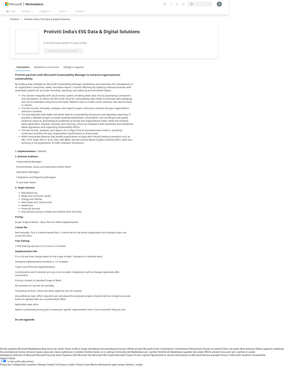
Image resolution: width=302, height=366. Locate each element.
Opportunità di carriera (162, 355)
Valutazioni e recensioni (46, 67)
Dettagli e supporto (73, 67)
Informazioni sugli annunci (111, 364)
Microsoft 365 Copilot (103, 355)
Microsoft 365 (84, 355)
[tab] (23, 66)
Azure (59, 355)
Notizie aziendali (211, 355)
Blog (44, 348)
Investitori (246, 355)
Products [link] (14, 19)
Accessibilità (258, 355)
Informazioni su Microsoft (188, 355)
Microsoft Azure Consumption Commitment (166, 348)
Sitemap (41, 364)
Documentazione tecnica (113, 348)
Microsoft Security (45, 355)
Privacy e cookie (66, 364)
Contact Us (52, 364)
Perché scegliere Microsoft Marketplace (20, 348)
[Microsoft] (13, 4)
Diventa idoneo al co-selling (99, 351)
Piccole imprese (142, 355)
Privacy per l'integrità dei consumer (18, 364)
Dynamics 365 (69, 355)
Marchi (93, 364)
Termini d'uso (82, 364)
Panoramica (23, 67)
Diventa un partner (212, 348)
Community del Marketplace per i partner (135, 351)
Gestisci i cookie (134, 364)
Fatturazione (195, 348)
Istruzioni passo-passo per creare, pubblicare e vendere (55, 351)
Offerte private (134, 348)
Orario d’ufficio (72, 348)
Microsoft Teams (124, 355)
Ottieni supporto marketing (269, 348)
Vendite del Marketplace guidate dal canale (180, 351)
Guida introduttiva (90, 348)
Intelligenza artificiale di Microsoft (18, 355)
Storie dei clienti (55, 348)
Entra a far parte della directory (238, 348)
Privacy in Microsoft (231, 355)
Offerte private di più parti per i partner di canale (229, 351)
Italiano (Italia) (7, 358)
